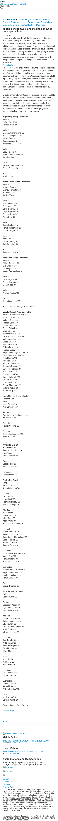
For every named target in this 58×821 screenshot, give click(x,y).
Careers (6, 778)
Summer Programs (25, 19)
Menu (2, 1)
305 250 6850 (15, 742)
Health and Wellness (36, 24)
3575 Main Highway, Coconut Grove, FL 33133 (23, 751)
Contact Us (7, 781)
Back (5, 721)
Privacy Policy (8, 787)
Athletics (11, 19)
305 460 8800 (15, 753)
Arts (4, 19)
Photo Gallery (8, 65)
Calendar (7, 784)
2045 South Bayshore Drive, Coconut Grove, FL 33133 (26, 740)
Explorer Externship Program (15, 24)
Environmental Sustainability (40, 22)
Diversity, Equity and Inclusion (15, 22)
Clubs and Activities (41, 19)
